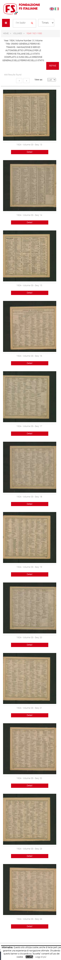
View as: (39, 79)
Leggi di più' (40, 957)
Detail (29, 152)
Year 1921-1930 (34, 33)
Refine (52, 66)
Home (6, 33)
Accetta (29, 957)
